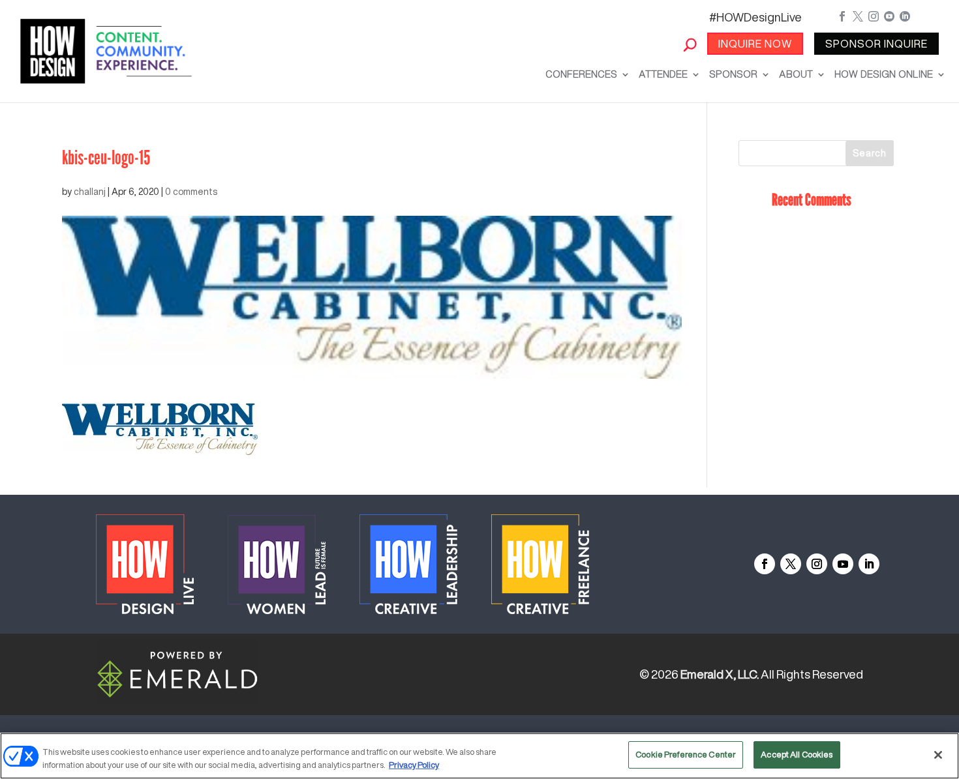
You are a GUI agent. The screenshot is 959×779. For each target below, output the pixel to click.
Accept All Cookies (796, 754)
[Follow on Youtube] (842, 563)
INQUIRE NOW (755, 43)
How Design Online (883, 74)
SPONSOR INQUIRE (876, 43)
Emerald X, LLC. (719, 674)
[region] (479, 756)
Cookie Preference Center (685, 754)
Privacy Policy (414, 765)
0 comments (191, 191)
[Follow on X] (790, 563)
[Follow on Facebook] (764, 563)
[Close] (938, 755)
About (796, 74)
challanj (90, 191)
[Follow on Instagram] (816, 563)
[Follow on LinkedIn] (869, 563)
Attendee (663, 74)
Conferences (581, 74)
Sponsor (733, 74)
